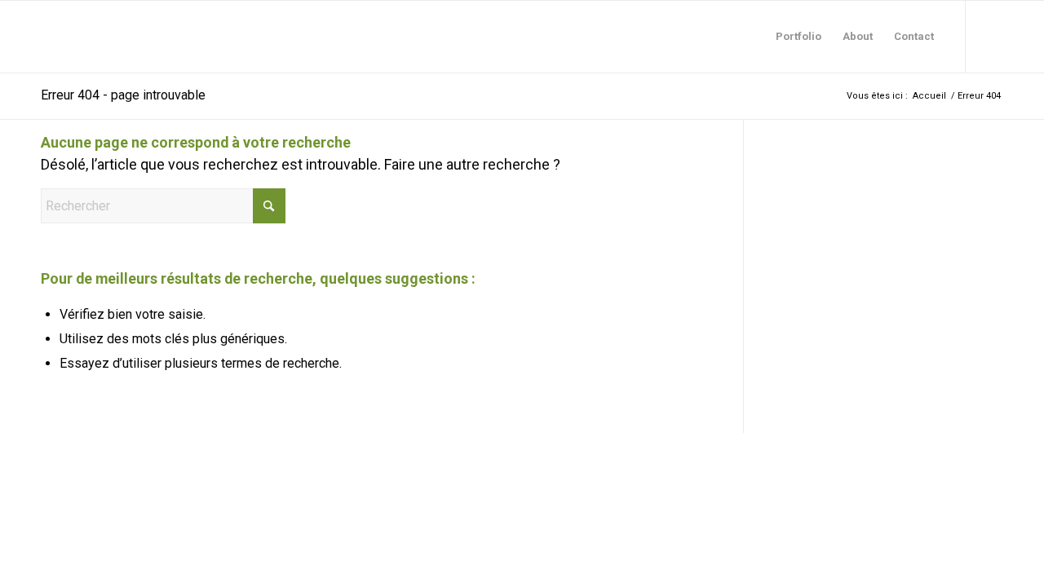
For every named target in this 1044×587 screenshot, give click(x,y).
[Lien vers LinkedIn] (991, 36)
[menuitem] (798, 37)
